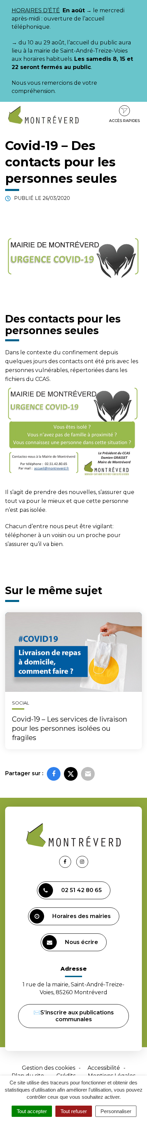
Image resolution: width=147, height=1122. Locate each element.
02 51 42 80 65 (81, 890)
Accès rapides (124, 120)
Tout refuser (74, 1111)
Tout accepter (32, 1111)
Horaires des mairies (81, 916)
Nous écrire (81, 942)
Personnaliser (116, 1111)
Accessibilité (104, 1068)
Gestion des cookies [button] (48, 1068)
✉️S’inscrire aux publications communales (74, 1016)
